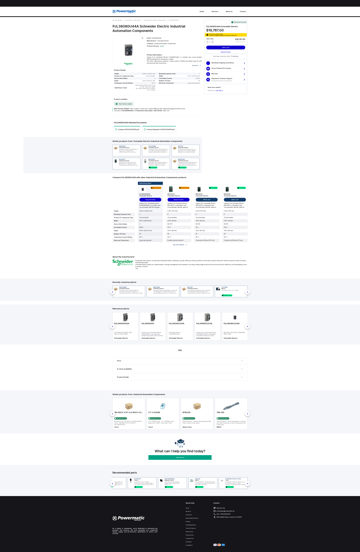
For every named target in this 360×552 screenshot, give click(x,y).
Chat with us (180, 457)
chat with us (219, 90)
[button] (226, 63)
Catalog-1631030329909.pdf (128, 129)
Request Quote (226, 52)
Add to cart (225, 47)
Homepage (118, 20)
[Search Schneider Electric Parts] (122, 265)
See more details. (178, 244)
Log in (211, 35)
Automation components (133, 20)
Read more (195, 65)
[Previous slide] (112, 292)
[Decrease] (207, 41)
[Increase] (213, 41)
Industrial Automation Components (154, 20)
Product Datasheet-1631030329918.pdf (161, 129)
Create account (219, 35)
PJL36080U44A (174, 20)
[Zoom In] (142, 38)
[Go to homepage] (135, 518)
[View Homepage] (124, 11)
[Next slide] (247, 292)
